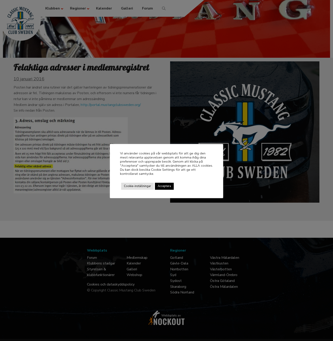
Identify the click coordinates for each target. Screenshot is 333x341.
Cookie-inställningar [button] (137, 186)
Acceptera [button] (164, 186)
